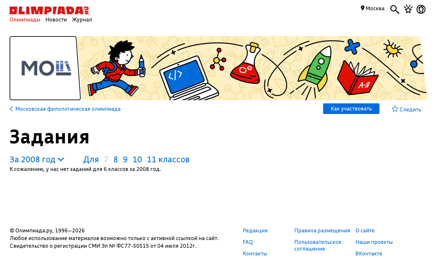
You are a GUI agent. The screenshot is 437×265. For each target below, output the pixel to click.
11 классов (168, 159)
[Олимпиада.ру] (49, 10)
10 (137, 159)
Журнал (82, 19)
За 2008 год (34, 159)
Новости (56, 19)
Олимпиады (25, 19)
